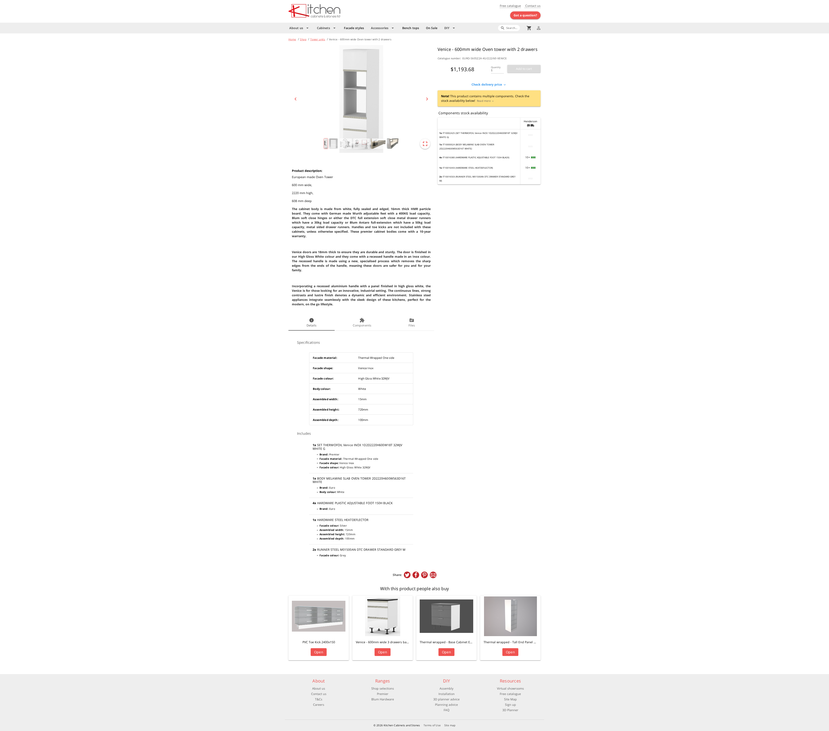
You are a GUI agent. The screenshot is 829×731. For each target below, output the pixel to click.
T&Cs (318, 699)
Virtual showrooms (510, 688)
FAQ (446, 710)
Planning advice (446, 705)
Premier (382, 694)
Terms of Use (432, 725)
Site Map (510, 699)
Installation (446, 694)
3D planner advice (446, 699)
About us (318, 688)
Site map (450, 725)
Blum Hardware (382, 699)
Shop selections (382, 688)
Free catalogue (510, 6)
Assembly (446, 688)
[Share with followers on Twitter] (407, 574)
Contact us (532, 6)
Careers (318, 705)
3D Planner (510, 710)
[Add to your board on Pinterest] (424, 574)
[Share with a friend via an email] (433, 574)
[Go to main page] (329, 11)
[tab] (311, 323)
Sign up (510, 705)
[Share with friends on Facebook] (415, 574)
